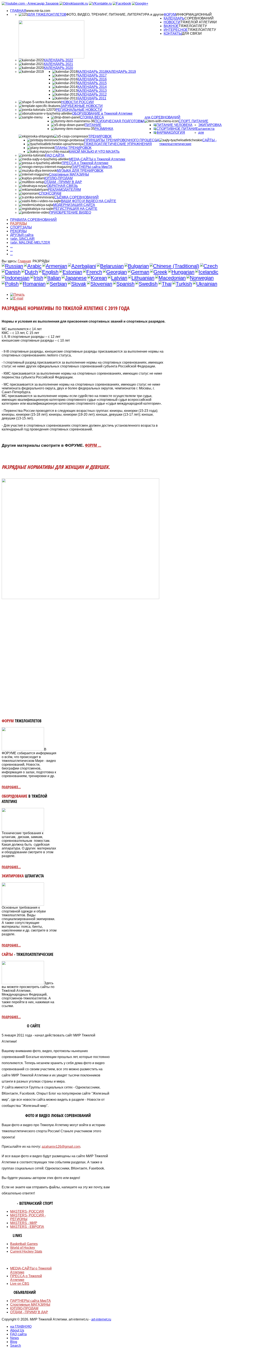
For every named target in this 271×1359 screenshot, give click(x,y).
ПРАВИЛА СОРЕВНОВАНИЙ (33, 219)
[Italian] (52, 278)
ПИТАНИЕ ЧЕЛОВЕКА (174, 125)
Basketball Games (24, 1244)
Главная (24, 261)
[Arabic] (32, 266)
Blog (13, 1342)
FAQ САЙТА (54, 155)
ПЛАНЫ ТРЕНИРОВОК (73, 148)
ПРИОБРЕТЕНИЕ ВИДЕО (70, 212)
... (11, 246)
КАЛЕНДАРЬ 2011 (91, 98)
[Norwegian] (200, 278)
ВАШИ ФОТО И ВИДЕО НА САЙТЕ (88, 201)
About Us (17, 1330)
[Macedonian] (170, 278)
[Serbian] (56, 284)
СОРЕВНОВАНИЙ (199, 18)
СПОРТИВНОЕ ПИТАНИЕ (177, 129)
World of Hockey (22, 1247)
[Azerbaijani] (82, 266)
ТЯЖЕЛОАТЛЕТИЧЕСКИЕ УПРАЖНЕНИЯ (118, 144)
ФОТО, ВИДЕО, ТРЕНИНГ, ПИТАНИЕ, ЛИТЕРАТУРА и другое (115, 14)
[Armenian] (54, 266)
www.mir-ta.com (38, 10)
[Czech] (209, 266)
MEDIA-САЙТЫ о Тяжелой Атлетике (97, 159)
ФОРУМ (170, 14)
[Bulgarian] (136, 266)
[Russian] (12, 266)
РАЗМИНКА (104, 129)
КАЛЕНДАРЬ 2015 (92, 83)
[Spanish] (123, 284)
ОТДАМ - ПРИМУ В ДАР (63, 182)
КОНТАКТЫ (173, 33)
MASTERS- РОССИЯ (27, 1211)
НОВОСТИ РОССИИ (77, 102)
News (14, 1338)
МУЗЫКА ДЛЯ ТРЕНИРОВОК (80, 170)
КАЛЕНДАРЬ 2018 (92, 71)
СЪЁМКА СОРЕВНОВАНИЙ (76, 197)
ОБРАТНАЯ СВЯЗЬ (62, 186)
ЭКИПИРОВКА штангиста (210, 127)
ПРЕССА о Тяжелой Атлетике (85, 163)
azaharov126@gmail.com (61, 1146)
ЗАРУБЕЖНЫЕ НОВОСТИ (82, 106)
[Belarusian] (110, 266)
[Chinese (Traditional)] (174, 266)
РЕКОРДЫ (18, 231)
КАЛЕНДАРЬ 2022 (58, 60)
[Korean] (97, 278)
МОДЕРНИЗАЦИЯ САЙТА (74, 205)
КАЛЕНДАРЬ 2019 (121, 71)
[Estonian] (70, 272)
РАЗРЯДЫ (18, 223)
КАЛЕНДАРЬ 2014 (92, 87)
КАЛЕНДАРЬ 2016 (92, 79)
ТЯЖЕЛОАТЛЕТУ (193, 26)
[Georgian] (115, 272)
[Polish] (10, 284)
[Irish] (36, 278)
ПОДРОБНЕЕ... (11, 787)
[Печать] (17, 294)
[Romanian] (32, 284)
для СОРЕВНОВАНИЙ (162, 117)
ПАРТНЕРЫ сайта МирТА (92, 167)
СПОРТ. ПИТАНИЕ (193, 121)
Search (15, 1345)
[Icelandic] (206, 272)
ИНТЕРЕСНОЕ (176, 30)
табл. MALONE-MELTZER (30, 242)
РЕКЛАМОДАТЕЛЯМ (64, 189)
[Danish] (11, 272)
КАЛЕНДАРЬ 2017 (92, 75)
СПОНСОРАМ (50, 193)
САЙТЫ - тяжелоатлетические (188, 142)
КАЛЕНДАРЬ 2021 (58, 64)
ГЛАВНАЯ (18, 10)
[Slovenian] (99, 284)
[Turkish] (182, 284)
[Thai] (164, 284)
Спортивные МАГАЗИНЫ (69, 174)
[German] (138, 272)
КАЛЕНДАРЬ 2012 (92, 94)
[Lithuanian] (141, 278)
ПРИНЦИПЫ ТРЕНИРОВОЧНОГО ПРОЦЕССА (121, 140)
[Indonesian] (15, 278)
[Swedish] (146, 284)
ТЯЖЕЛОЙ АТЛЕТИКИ (198, 22)
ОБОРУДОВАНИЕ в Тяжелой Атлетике (102, 113)
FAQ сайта (18, 1334)
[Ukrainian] (205, 284)
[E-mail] (16, 298)
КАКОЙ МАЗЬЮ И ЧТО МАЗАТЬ (94, 151)
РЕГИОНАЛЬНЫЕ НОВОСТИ (79, 109)
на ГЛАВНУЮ (21, 1326)
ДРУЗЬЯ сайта (21, 235)
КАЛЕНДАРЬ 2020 (58, 68)
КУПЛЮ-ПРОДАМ (58, 178)
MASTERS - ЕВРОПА (27, 1226)
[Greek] (158, 272)
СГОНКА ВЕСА (92, 117)
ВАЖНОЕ (171, 26)
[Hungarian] (181, 272)
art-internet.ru (101, 1319)
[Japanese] (74, 278)
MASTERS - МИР (23, 1223)
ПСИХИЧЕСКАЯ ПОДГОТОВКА (120, 121)
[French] (92, 272)
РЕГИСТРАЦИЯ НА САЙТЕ (75, 208)
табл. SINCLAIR (22, 238)
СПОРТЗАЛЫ (21, 227)
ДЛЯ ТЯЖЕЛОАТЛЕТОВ (47, 14)
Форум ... (93, 445)
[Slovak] (77, 284)
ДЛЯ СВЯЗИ (192, 33)
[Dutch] (29, 272)
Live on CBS (19, 1283)
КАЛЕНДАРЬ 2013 (92, 90)
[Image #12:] (23, 749)
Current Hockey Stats (26, 1251)
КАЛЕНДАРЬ (174, 18)
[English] (48, 272)
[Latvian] (117, 278)
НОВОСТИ (172, 22)
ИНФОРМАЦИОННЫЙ (194, 14)
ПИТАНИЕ (93, 125)
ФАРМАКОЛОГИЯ (170, 132)
